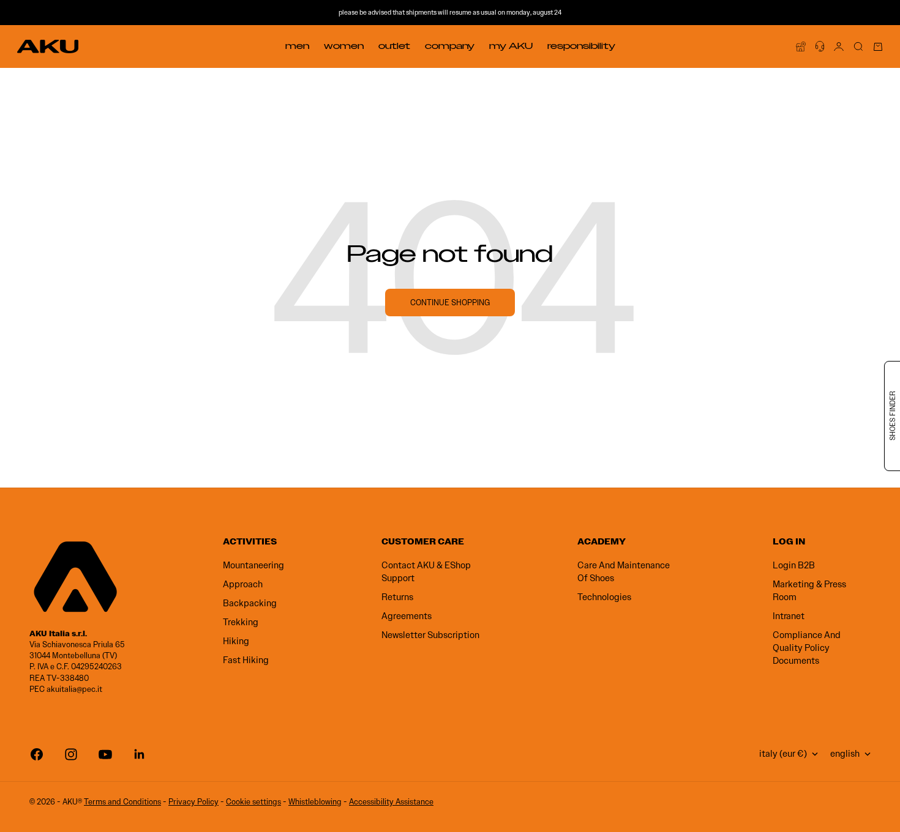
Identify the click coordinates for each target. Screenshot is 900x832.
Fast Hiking (246, 660)
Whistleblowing (315, 801)
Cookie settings (253, 801)
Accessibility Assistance (391, 801)
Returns (397, 597)
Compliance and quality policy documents (807, 648)
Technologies (604, 597)
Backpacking (250, 603)
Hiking (236, 641)
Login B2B (794, 565)
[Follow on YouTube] (105, 754)
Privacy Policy (193, 801)
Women (344, 46)
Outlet (394, 46)
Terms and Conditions (122, 801)
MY (511, 46)
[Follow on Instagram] (71, 754)
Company (449, 46)
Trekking (240, 622)
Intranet (788, 616)
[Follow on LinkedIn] (139, 754)
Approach (243, 584)
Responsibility (581, 46)
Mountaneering (253, 565)
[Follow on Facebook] (36, 754)
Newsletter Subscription (430, 635)
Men (297, 46)
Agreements (406, 616)
